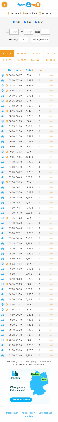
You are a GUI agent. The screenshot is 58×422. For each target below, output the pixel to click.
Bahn (40, 22)
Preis (37, 31)
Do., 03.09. (36, 60)
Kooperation (28, 412)
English (29, 416)
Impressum (12, 412)
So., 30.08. (36, 53)
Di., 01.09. (7, 60)
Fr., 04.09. (50, 60)
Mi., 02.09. (22, 60)
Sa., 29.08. (21, 53)
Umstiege (13, 39)
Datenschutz (45, 412)
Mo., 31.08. (51, 53)
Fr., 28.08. (7, 53)
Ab (7, 31)
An (22, 31)
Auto (18, 22)
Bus (29, 22)
